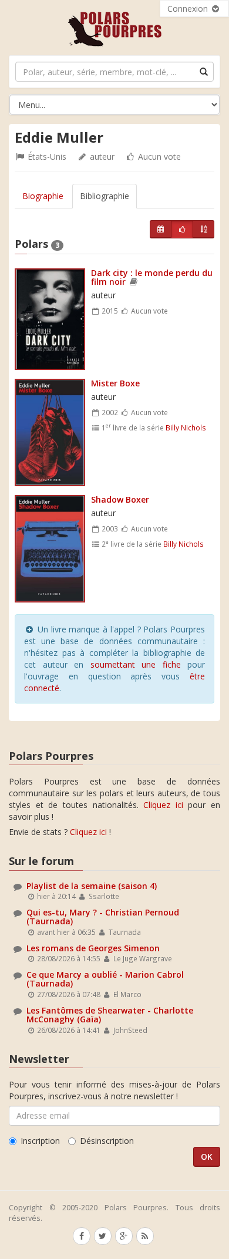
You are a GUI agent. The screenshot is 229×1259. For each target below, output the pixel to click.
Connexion (188, 8)
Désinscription (107, 1140)
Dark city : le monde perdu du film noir (152, 277)
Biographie (42, 195)
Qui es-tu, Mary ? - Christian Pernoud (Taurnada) (102, 917)
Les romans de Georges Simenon (93, 948)
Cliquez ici (163, 804)
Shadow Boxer (120, 499)
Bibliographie (104, 195)
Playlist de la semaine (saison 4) (91, 885)
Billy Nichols (186, 427)
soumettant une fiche (135, 664)
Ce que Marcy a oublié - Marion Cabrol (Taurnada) (105, 979)
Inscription (40, 1140)
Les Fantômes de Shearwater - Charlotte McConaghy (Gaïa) (109, 1015)
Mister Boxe (115, 383)
